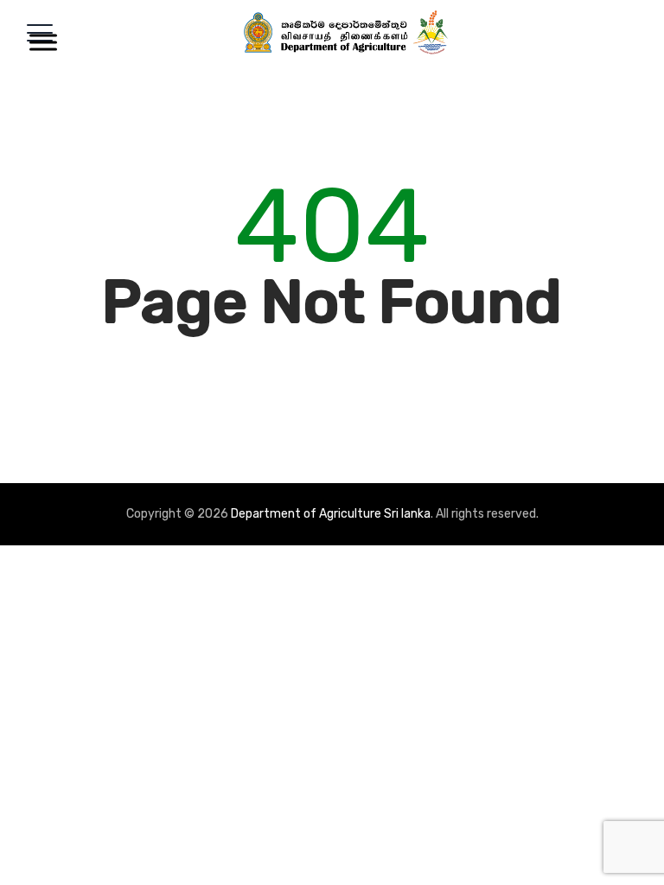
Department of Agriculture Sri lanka (331, 513)
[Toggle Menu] (39, 42)
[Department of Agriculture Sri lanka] (346, 32)
